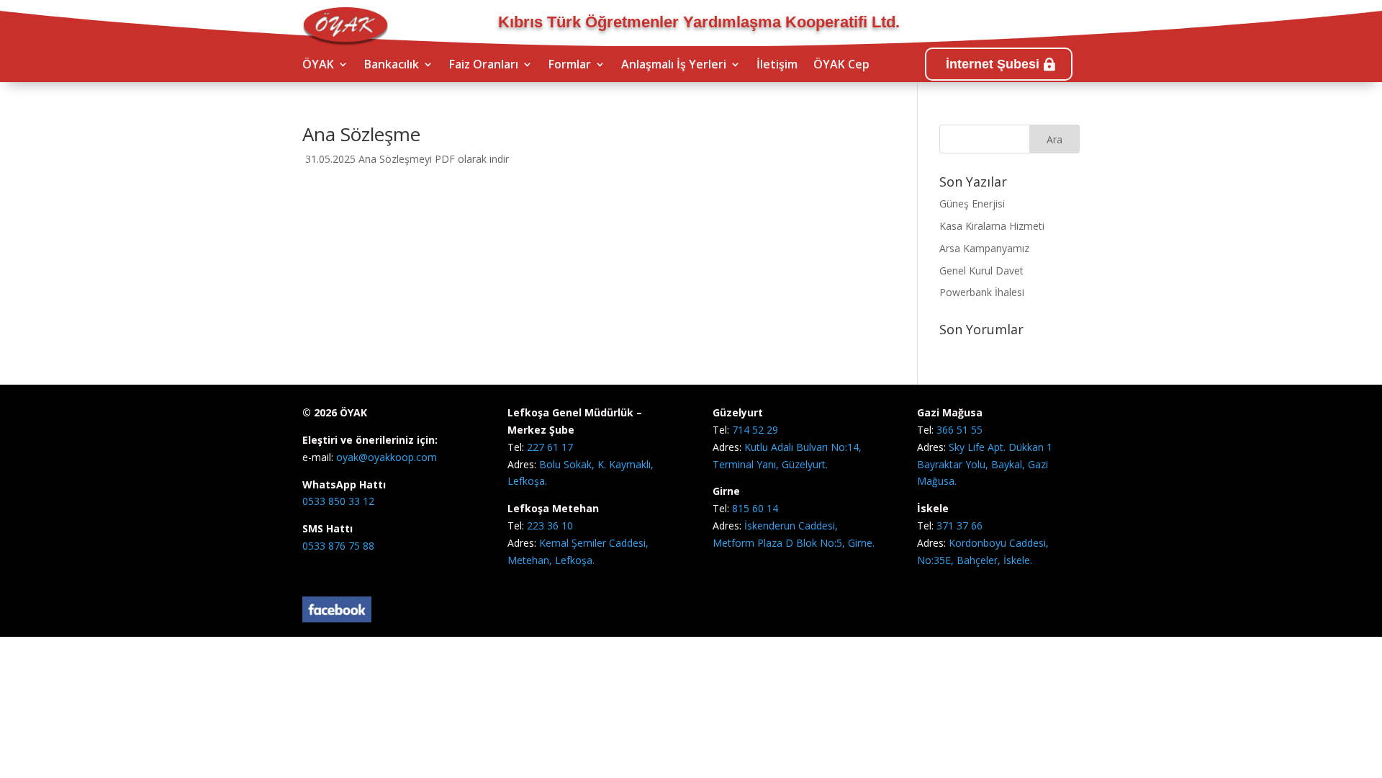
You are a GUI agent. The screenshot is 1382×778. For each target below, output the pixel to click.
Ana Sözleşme (361, 134)
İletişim (777, 65)
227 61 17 (550, 447)
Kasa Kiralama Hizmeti (991, 226)
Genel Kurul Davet (981, 270)
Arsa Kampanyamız (984, 248)
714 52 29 (755, 430)
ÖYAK (318, 65)
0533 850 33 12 (338, 501)
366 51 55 (959, 430)
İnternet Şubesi (992, 64)
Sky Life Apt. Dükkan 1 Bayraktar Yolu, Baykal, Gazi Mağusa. (984, 464)
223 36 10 (550, 525)
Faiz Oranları (483, 65)
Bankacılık (391, 65)
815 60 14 (755, 508)
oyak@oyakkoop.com (385, 457)
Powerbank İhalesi (981, 292)
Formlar (569, 65)
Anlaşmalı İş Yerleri (673, 65)
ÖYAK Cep (841, 65)
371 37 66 (959, 525)
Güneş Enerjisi (972, 203)
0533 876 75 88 (338, 546)
